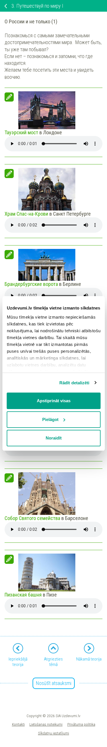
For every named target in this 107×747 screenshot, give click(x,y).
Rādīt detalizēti (74, 382)
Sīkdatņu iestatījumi (53, 733)
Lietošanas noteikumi (45, 724)
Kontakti (18, 724)
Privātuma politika (81, 724)
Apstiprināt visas (53, 400)
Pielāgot (50, 419)
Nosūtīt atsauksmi (53, 683)
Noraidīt (54, 438)
